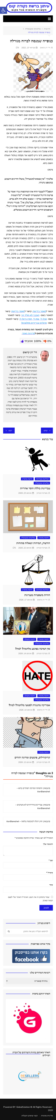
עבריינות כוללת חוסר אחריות (35, 488)
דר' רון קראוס (45, 47)
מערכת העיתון (42, 493)
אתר (51, 884)
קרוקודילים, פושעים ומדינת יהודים (32, 757)
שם (51, 860)
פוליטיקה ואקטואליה (42, 483)
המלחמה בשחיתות (42, 479)
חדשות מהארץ (27, 479)
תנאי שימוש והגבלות (29, 1116)
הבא (10, 430)
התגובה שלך (48, 844)
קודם (45, 430)
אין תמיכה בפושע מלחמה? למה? (32, 648)
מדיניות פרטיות (47, 1116)
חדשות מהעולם (29, 639)
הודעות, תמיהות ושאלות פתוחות (33, 543)
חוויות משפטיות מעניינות (37, 595)
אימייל (49, 872)
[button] (3, 10)
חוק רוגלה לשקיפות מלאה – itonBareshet (24, 821)
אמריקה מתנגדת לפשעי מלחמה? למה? (29, 705)
